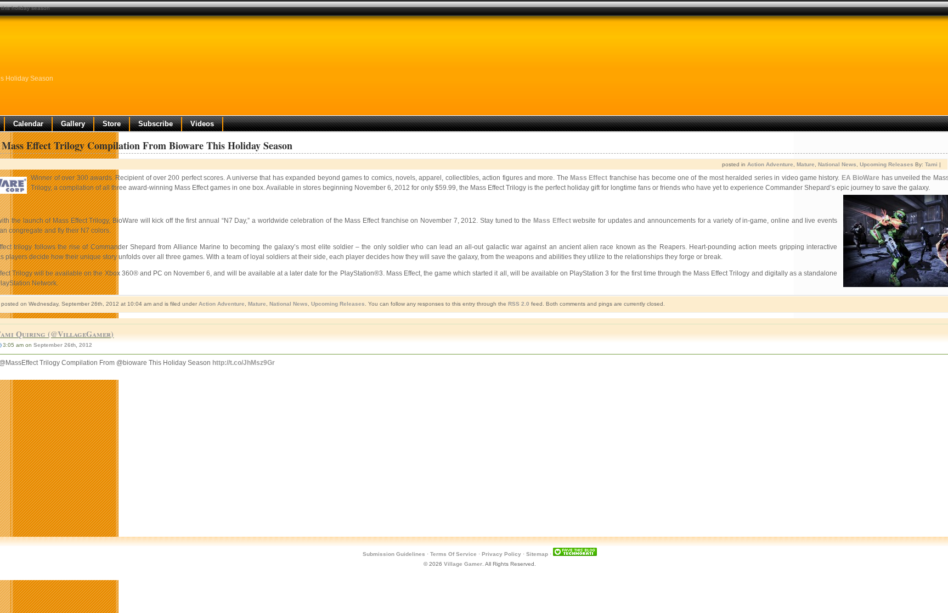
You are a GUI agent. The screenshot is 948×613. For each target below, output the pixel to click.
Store (112, 124)
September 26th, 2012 (62, 345)
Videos (202, 124)
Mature (806, 164)
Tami (931, 164)
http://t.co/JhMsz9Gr (243, 363)
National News (837, 164)
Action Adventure (770, 164)
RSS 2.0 (518, 304)
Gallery (73, 124)
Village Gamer (463, 564)
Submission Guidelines (394, 554)
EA (846, 178)
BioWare (866, 178)
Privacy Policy (501, 554)
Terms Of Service (453, 554)
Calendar (28, 124)
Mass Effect (588, 178)
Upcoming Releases (886, 164)
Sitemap (537, 554)
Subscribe (155, 124)
